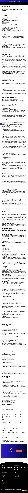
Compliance (16, 474)
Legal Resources (17, 476)
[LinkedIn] (17, 469)
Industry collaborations (8, 5)
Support (3, 483)
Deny (22, 490)
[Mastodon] (19, 467)
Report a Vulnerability (4, 481)
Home (2, 5)
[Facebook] (21, 467)
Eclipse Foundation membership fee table (8, 409)
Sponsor (3, 476)
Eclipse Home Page (14, 25)
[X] (14, 467)
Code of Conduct (17, 475)
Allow (25, 490)
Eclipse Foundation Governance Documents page (11, 101)
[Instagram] (24, 467)
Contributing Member (23, 154)
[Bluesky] (17, 467)
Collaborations (3, 474)
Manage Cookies (17, 477)
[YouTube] (14, 469)
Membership (3, 475)
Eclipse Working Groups (15, 5)
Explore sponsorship (17, 1)
